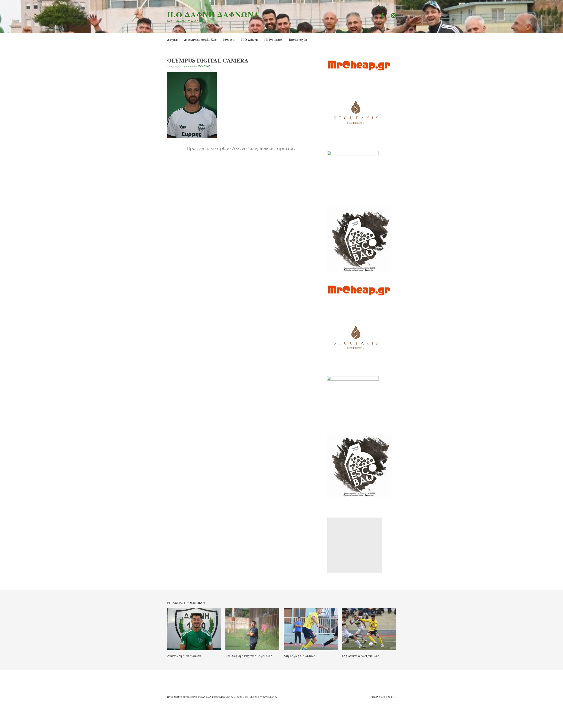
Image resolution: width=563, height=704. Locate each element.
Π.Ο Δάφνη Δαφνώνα (213, 14)
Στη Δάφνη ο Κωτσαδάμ (300, 656)
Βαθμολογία (298, 39)
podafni (188, 66)
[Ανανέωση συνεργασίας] (194, 649)
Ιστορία (229, 39)
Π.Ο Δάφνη (249, 39)
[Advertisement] (354, 545)
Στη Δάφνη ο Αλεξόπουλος (360, 656)
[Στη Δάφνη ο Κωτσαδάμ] (311, 649)
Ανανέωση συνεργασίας (184, 656)
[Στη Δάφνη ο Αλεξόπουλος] (369, 649)
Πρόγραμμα (273, 39)
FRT (393, 696)
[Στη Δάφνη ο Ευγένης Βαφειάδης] (252, 649)
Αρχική (172, 39)
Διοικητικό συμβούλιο (200, 39)
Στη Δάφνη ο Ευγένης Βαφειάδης (248, 656)
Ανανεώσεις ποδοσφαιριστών (241, 148)
